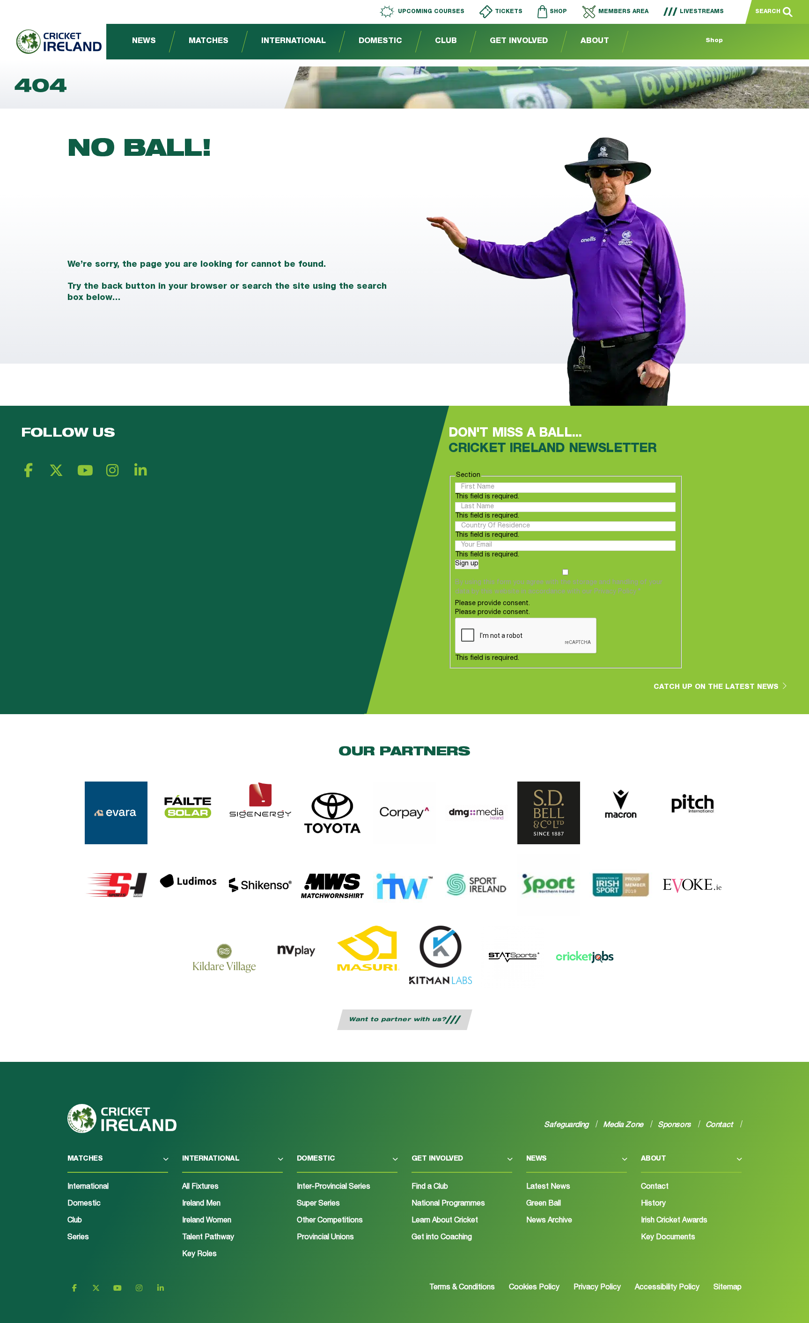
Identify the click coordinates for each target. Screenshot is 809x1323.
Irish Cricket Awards (674, 1221)
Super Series (318, 1204)
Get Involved (519, 41)
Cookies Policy (534, 1288)
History (653, 1204)
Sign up (466, 564)
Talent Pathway (208, 1238)
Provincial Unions (325, 1238)
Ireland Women (206, 1221)
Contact (655, 1187)
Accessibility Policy (667, 1288)
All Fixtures (200, 1187)
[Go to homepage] (51, 42)
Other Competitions (330, 1221)
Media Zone (624, 1124)
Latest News (548, 1187)
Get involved (437, 1158)
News (144, 41)
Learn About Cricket (445, 1221)
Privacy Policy (597, 1288)
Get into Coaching (442, 1238)
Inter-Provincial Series (333, 1187)
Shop (714, 40)
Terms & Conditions (462, 1288)
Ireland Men (201, 1204)
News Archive (549, 1221)
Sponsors (674, 1124)
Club (446, 41)
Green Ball (543, 1204)
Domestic (380, 41)
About (595, 41)
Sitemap (727, 1288)
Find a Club (430, 1187)
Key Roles (199, 1254)
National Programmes (448, 1204)
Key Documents (668, 1238)
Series (78, 1238)
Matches (208, 41)
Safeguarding (567, 1124)
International (293, 41)
